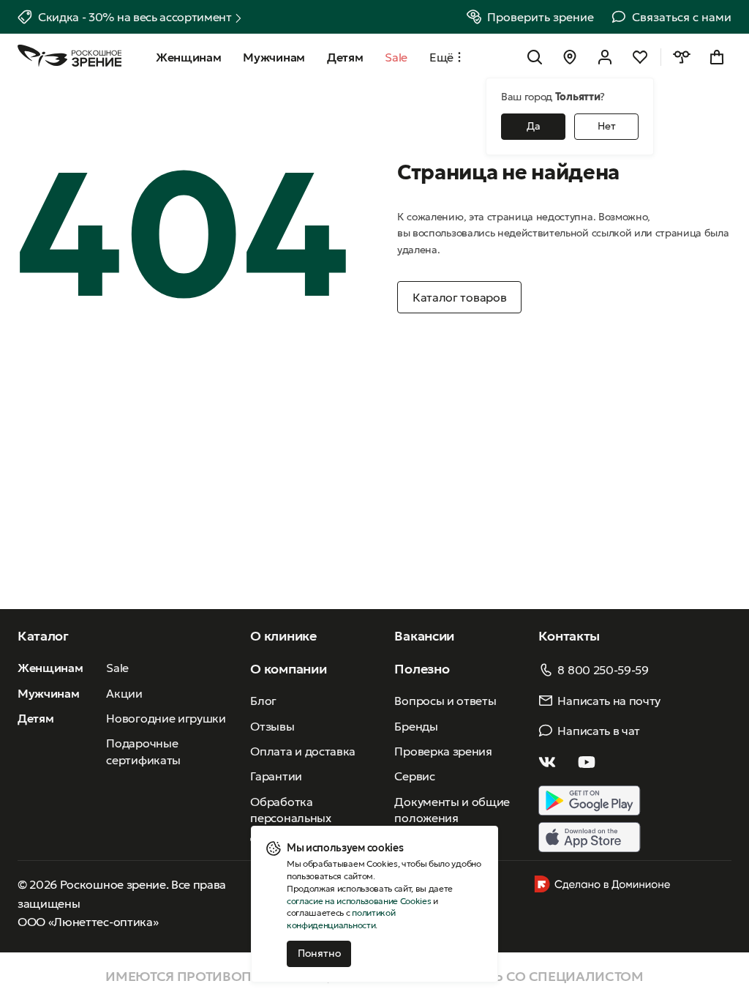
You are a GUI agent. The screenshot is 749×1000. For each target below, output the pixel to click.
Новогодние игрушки (165, 718)
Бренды (415, 726)
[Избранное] (640, 57)
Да (534, 126)
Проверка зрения (443, 751)
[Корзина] (716, 57)
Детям (35, 718)
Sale (117, 667)
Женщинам (50, 667)
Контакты (568, 635)
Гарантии (275, 776)
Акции (124, 693)
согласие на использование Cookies (359, 900)
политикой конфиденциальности (341, 918)
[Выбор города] (569, 57)
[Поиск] (534, 57)
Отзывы (272, 726)
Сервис (414, 776)
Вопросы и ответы (445, 700)
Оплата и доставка (302, 751)
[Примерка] (681, 57)
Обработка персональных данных (290, 818)
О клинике (283, 635)
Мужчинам (48, 693)
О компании (288, 668)
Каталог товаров (459, 297)
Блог (263, 700)
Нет (607, 126)
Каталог (43, 635)
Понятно (319, 953)
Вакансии (423, 635)
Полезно (421, 668)
